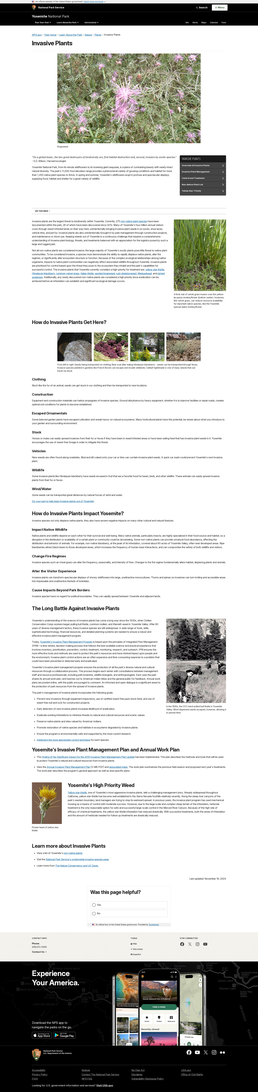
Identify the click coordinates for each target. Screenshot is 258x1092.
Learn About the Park (66, 22)
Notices (86, 1070)
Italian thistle (87, 273)
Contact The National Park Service (100, 1074)
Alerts (195, 22)
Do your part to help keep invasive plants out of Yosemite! (63, 501)
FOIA (35, 1078)
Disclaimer (136, 1074)
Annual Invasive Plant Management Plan (68, 766)
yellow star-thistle (154, 269)
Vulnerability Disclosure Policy (147, 1078)
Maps (203, 22)
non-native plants (73, 853)
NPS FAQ (87, 1078)
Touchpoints (154, 924)
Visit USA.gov (104, 1085)
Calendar (214, 22)
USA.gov (186, 1070)
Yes (99, 904)
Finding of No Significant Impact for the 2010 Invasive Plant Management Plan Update (88, 756)
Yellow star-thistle (77, 792)
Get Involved (90, 22)
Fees (224, 22)
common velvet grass (67, 273)
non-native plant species (134, 221)
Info (187, 22)
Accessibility (38, 1070)
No (98, 913)
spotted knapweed (105, 273)
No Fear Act (138, 1070)
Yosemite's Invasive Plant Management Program (66, 641)
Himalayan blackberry (43, 273)
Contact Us (38, 951)
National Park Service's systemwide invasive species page (77, 859)
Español (136, 954)
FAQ (134, 943)
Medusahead (145, 273)
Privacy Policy (39, 1074)
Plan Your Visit (42, 22)
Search (203, 7)
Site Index (137, 949)
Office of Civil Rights (192, 1074)
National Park (50, 16)
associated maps (118, 766)
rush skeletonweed (126, 273)
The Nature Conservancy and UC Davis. (77, 865)
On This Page (48, 211)
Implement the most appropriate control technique (63, 739)
